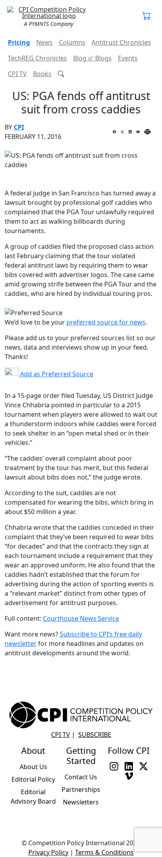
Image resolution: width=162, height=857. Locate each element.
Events (128, 58)
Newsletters (81, 802)
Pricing (19, 42)
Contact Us (80, 777)
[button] (146, 16)
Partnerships (81, 789)
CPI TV (17, 73)
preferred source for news (105, 322)
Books (42, 73)
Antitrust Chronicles (121, 42)
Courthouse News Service (81, 618)
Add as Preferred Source (55, 374)
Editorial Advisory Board (33, 797)
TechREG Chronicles (37, 58)
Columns (72, 42)
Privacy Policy (48, 852)
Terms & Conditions (104, 852)
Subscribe (94, 734)
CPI (19, 127)
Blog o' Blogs (92, 58)
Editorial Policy (33, 779)
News (44, 42)
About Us (33, 766)
